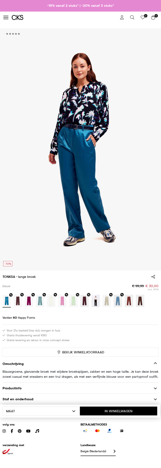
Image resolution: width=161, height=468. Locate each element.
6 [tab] (19, 34)
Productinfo (12, 388)
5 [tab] (16, 34)
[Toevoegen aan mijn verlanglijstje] (152, 34)
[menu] (6, 17)
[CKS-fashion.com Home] (64, 17)
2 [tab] (7, 34)
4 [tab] (13, 34)
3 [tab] (10, 34)
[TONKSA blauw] (7, 301)
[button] (132, 17)
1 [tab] (4, 34)
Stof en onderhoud (18, 398)
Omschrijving (13, 363)
